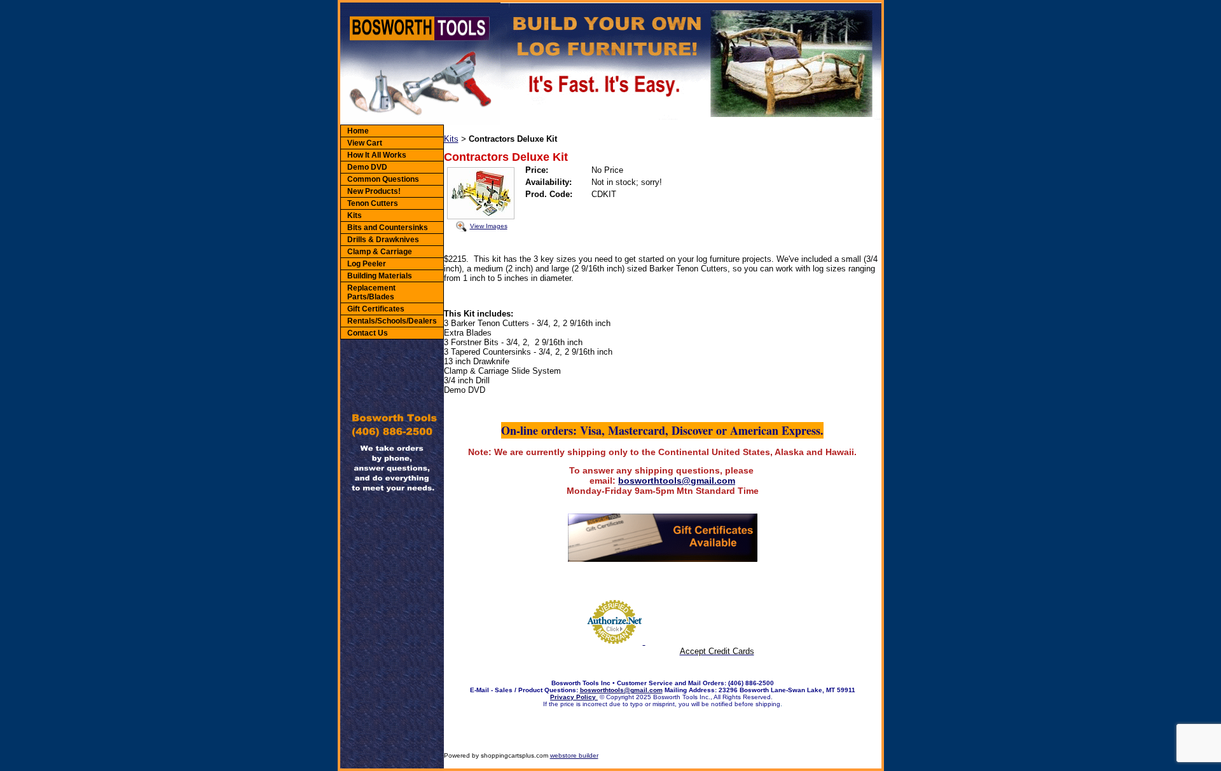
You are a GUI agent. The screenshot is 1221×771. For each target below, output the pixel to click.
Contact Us (367, 333)
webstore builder (574, 755)
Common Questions (383, 179)
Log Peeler (366, 263)
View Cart (364, 143)
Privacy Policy (574, 696)
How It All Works (376, 155)
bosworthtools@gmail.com (676, 480)
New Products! (374, 191)
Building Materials (379, 275)
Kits (354, 215)
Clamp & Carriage (379, 251)
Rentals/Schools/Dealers (392, 321)
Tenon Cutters (372, 203)
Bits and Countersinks (387, 227)
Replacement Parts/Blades (371, 292)
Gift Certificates (375, 308)
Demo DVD (367, 167)
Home (358, 130)
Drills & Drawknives (383, 239)
